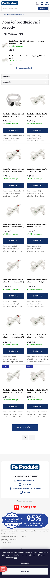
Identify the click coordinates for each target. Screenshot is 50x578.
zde (15, 557)
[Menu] (47, 3)
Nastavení (25, 563)
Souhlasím (25, 571)
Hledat (43, 9)
